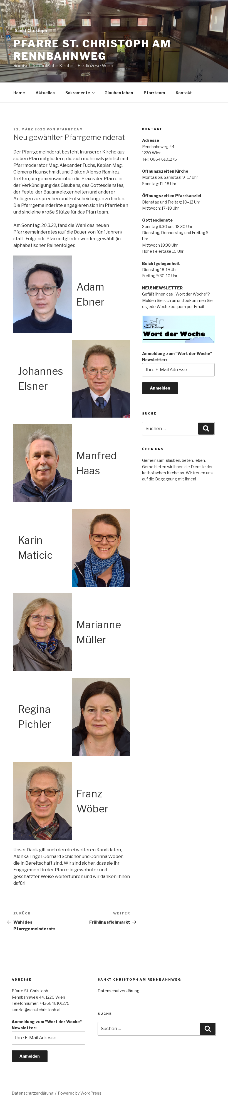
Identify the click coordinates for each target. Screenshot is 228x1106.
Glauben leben (119, 92)
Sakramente (77, 92)
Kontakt (184, 92)
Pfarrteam (154, 92)
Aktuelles (45, 92)
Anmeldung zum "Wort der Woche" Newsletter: (177, 356)
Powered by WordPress (79, 1093)
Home (19, 92)
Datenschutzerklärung (118, 990)
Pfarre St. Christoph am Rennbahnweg (92, 50)
